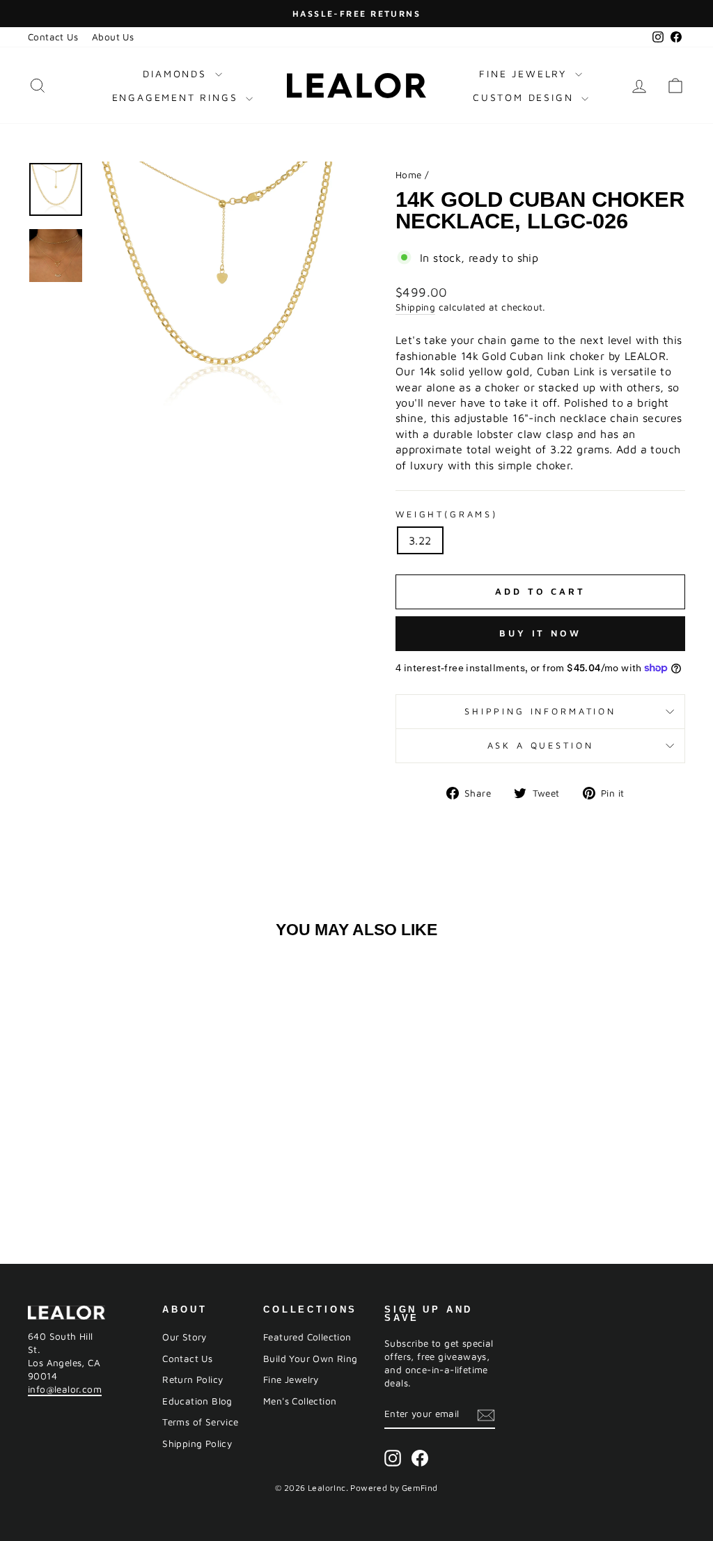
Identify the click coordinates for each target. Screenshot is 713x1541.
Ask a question (540, 745)
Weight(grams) (446, 514)
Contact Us (53, 36)
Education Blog (197, 1401)
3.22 (420, 540)
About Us (113, 36)
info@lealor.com (65, 1389)
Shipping (415, 307)
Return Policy (192, 1379)
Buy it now (540, 633)
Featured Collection (307, 1337)
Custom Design (525, 97)
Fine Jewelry (525, 73)
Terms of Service (200, 1421)
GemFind (420, 1488)
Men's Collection (299, 1401)
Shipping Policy (197, 1443)
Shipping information (540, 711)
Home (408, 174)
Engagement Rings (177, 97)
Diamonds (177, 73)
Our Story (184, 1337)
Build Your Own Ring (310, 1358)
